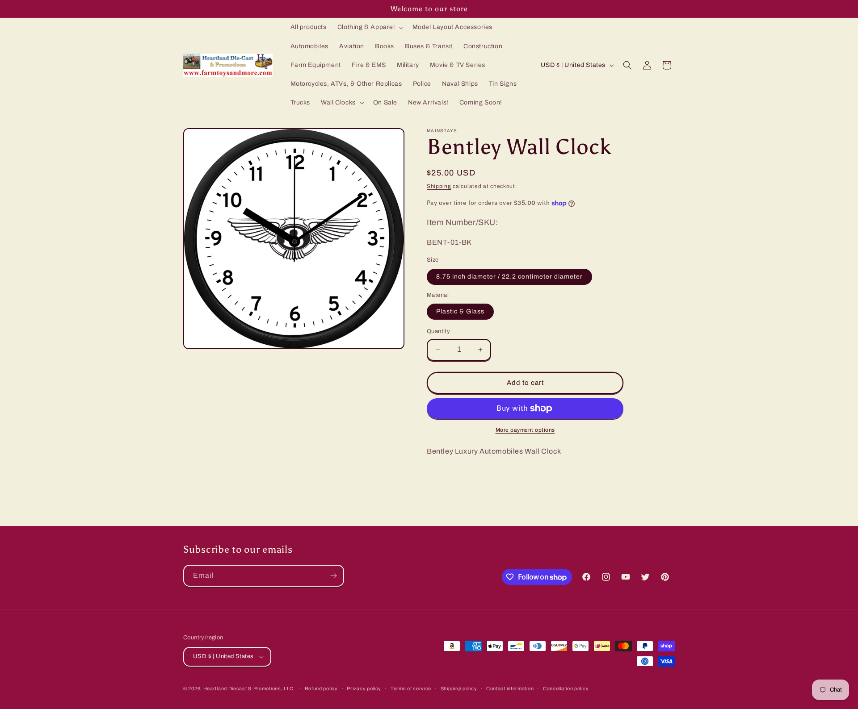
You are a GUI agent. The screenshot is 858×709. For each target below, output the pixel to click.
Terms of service (411, 688)
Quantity (438, 331)
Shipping (439, 186)
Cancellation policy (566, 688)
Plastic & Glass (460, 311)
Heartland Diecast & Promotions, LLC (248, 688)
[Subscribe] (333, 576)
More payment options (525, 430)
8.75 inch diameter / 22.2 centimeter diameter (509, 276)
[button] (369, 27)
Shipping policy (459, 688)
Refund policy (321, 688)
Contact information (510, 688)
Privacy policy (364, 688)
